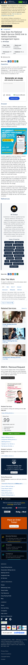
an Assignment (14, 433)
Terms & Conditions (6, 653)
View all (24, 308)
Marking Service (6, 441)
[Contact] (23, 2)
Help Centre (4, 613)
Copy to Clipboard (7, 302)
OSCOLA (19, 289)
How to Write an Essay (8, 486)
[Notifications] (24, 2)
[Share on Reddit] (13, 61)
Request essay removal (8, 377)
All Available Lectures (7, 456)
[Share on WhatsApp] (17, 61)
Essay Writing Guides (7, 493)
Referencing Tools (6, 490)
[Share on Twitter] (11, 61)
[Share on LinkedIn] (15, 61)
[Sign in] (26, 2)
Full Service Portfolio (7, 446)
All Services (4, 578)
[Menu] (2, 2)
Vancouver (5, 289)
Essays (3, 585)
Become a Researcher (6, 616)
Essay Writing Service (7, 413)
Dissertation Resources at (12, 483)
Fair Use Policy (5, 608)
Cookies (3, 659)
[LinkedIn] (6, 619)
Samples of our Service (8, 444)
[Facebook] (2, 619)
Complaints (4, 610)
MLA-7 (13, 287)
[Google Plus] (10, 619)
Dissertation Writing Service (8, 570)
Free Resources (5, 593)
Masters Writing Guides (8, 495)
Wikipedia (12, 289)
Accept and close (6, 26)
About (2, 605)
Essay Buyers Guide (7, 488)
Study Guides (4, 590)
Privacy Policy (4, 651)
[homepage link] (1, 29)
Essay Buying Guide (6, 595)
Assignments (7, 29)
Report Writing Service (8, 437)
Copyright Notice (5, 656)
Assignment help (5, 575)
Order (20, 2)
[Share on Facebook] (8, 61)
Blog (2, 598)
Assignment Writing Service (9, 439)
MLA (8, 287)
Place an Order (14, 526)
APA (3, 287)
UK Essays (6, 41)
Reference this (6, 57)
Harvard (19, 287)
